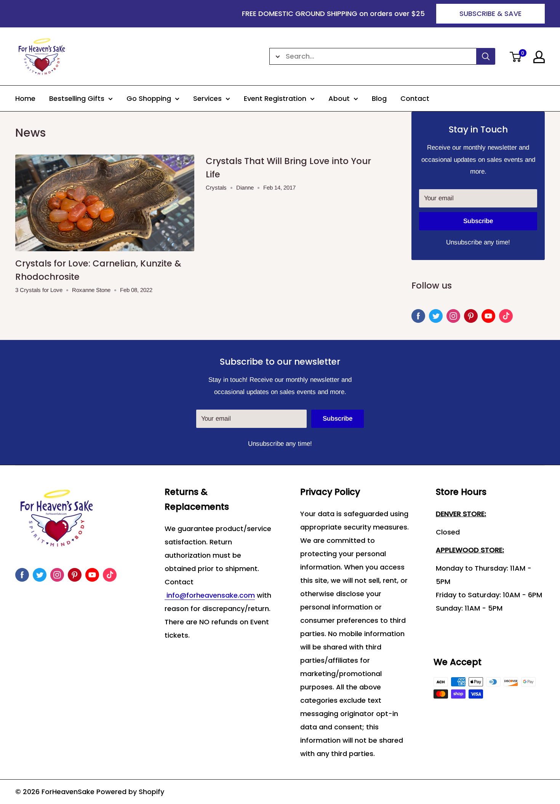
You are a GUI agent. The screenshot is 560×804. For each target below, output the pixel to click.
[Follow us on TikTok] (506, 316)
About (339, 98)
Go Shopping (148, 98)
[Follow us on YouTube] (488, 316)
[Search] (485, 56)
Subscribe (478, 221)
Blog (379, 98)
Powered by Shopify (130, 791)
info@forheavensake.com (210, 595)
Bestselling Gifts (76, 98)
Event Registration (275, 98)
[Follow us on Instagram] (453, 316)
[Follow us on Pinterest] (471, 316)
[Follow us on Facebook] (418, 316)
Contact (414, 98)
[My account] (539, 57)
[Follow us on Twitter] (436, 316)
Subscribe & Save (490, 13)
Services (207, 98)
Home (25, 98)
